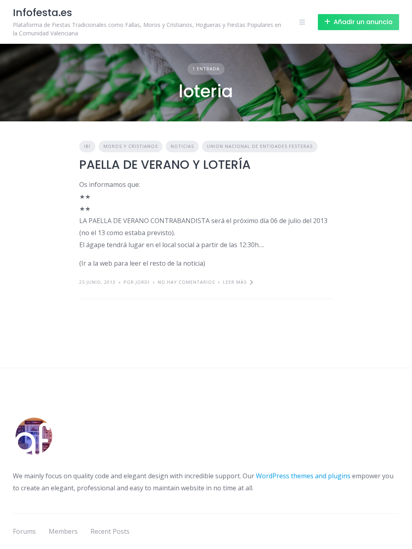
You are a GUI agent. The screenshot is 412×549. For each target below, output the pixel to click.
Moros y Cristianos (130, 146)
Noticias (182, 146)
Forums (24, 531)
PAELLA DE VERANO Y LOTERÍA (165, 164)
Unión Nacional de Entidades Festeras (260, 146)
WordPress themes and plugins (303, 475)
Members (63, 531)
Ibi (87, 146)
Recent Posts (110, 531)
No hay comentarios (186, 282)
